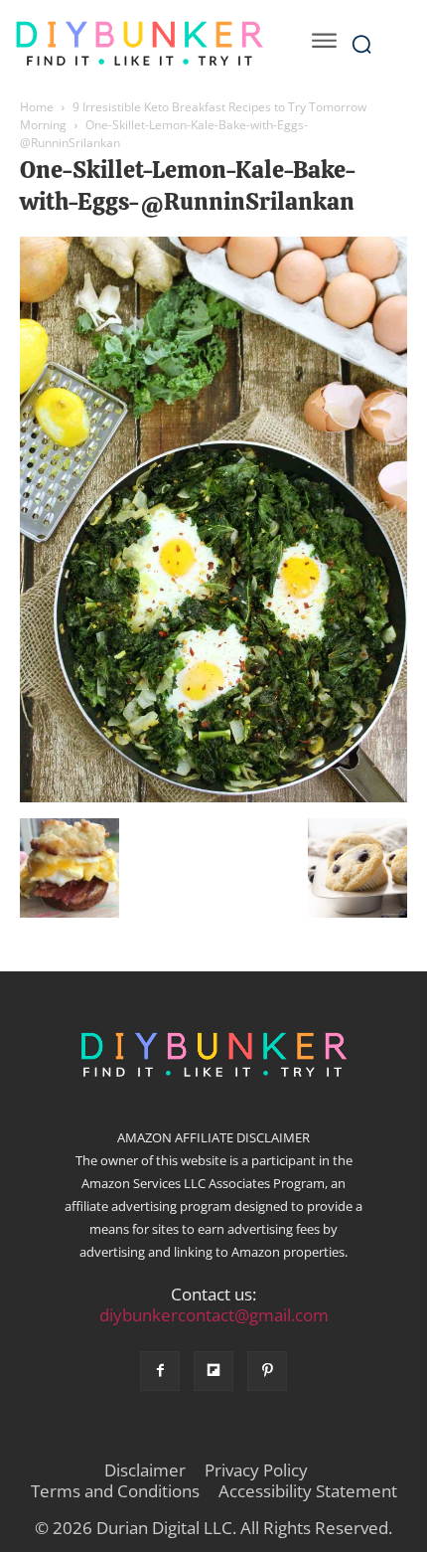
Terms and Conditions (115, 1491)
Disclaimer (145, 1470)
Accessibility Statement (307, 1491)
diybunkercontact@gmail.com (214, 1314)
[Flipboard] (213, 1371)
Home (37, 106)
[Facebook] (160, 1371)
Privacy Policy (256, 1470)
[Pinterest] (267, 1371)
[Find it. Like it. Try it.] (139, 43)
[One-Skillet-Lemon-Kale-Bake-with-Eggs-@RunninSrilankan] (213, 797)
